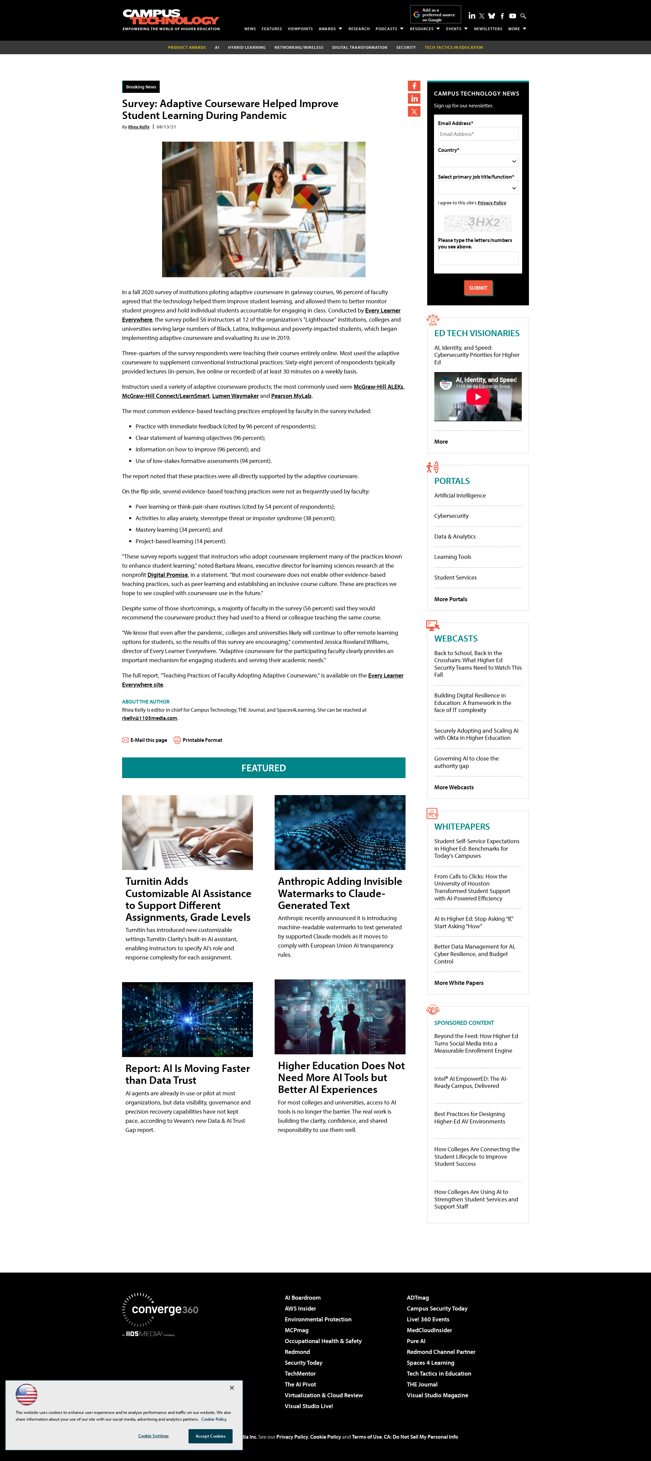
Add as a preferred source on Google (438, 14)
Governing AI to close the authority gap (466, 762)
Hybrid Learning (247, 47)
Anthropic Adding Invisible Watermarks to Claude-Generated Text (340, 892)
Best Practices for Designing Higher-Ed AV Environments (469, 1117)
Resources (422, 28)
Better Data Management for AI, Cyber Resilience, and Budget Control (474, 953)
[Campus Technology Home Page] (171, 19)
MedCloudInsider (429, 1330)
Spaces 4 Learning (430, 1362)
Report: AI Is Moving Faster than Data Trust (187, 1074)
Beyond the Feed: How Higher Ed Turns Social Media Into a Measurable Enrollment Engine (476, 1043)
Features (272, 28)
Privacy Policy (492, 202)
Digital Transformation (360, 47)
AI (217, 47)
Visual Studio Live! (309, 1406)
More (514, 28)
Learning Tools (452, 557)
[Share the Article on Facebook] (414, 86)
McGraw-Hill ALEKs (378, 386)
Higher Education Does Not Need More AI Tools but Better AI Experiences (341, 1077)
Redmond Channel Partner (441, 1352)
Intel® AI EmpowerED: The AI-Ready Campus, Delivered (471, 1082)
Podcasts (386, 28)
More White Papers (459, 983)
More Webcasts (454, 787)
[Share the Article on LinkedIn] (414, 98)
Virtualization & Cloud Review (324, 1395)
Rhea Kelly (139, 126)
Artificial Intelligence (460, 495)
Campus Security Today (437, 1308)
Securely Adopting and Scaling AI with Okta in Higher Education (476, 734)
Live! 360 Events (428, 1319)
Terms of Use (367, 1436)
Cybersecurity (451, 516)
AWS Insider (300, 1308)
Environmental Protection (318, 1319)
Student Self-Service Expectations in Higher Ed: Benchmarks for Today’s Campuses (476, 848)
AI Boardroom (303, 1297)
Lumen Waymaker (235, 396)
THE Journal (422, 1384)
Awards (327, 28)
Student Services (455, 577)
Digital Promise (167, 575)
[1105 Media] (162, 1371)
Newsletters (488, 28)
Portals (452, 480)
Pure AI (416, 1341)
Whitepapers (462, 826)
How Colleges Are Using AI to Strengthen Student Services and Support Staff (476, 1199)
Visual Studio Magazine (437, 1395)
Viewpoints (300, 28)
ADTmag (418, 1297)
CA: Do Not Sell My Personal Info (421, 1436)
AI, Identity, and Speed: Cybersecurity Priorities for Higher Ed (476, 355)
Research (359, 28)
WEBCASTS (456, 638)
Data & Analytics (455, 536)
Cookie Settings (153, 1435)
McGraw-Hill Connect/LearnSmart (166, 396)
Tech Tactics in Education (439, 1373)
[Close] (231, 1387)
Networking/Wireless (299, 47)
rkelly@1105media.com (149, 717)
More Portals (451, 599)
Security (406, 47)
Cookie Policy (325, 1436)
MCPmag (297, 1330)
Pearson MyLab (291, 396)
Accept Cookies (211, 1436)
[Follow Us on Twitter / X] (482, 16)
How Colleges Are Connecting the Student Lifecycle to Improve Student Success (477, 1156)
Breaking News (141, 86)
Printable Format (202, 739)
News (250, 28)
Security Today (303, 1362)
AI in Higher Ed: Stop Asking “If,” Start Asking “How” (473, 922)
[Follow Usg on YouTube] (512, 16)
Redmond (297, 1352)
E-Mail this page (149, 739)
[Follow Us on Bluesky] (491, 16)
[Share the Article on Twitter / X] (414, 111)
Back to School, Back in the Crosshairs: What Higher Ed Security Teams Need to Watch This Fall (478, 664)
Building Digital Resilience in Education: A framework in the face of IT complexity (472, 702)
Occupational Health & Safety (323, 1341)
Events (453, 28)
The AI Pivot (300, 1384)
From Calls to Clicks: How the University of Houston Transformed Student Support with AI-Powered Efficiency (472, 887)
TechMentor (300, 1373)
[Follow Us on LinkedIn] (472, 15)
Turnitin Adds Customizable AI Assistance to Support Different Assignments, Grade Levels (188, 899)
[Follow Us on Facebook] (502, 16)
